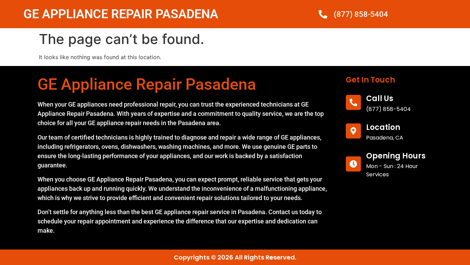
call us (379, 98)
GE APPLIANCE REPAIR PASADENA (120, 14)
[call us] (353, 102)
